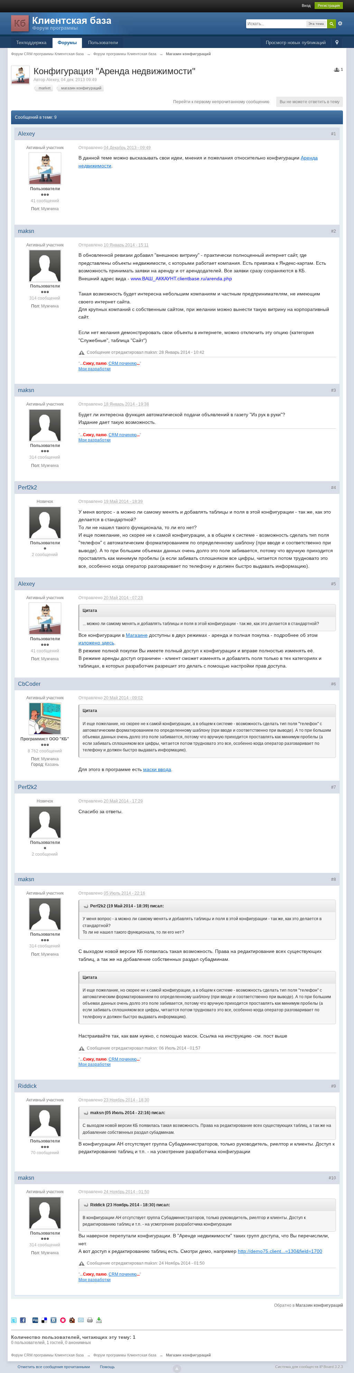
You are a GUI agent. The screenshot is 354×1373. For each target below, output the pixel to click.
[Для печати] (90, 1320)
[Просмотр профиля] (45, 168)
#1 (333, 134)
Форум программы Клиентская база (124, 1355)
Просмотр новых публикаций (296, 42)
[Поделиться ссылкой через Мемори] (63, 1320)
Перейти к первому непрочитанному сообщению (221, 101)
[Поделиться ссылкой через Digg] (35, 1320)
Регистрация (329, 5)
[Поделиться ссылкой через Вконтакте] (53, 1320)
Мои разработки (94, 369)
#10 (332, 1178)
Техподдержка (31, 42)
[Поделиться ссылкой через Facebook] (23, 1320)
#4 (333, 487)
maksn (26, 231)
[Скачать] (99, 1320)
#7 (333, 787)
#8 (333, 879)
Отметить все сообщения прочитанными (54, 1367)
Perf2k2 (27, 487)
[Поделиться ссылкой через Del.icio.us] (44, 1320)
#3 (333, 390)
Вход (306, 5)
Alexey (52, 79)
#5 (333, 584)
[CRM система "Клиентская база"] (71, 24)
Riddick (27, 1086)
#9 (333, 1086)
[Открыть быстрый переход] (337, 43)
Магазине (137, 635)
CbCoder (29, 684)
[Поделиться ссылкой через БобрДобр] (72, 1320)
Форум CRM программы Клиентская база (47, 1355)
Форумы (67, 42)
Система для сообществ (296, 1367)
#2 (333, 231)
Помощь (107, 1367)
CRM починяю (123, 363)
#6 (333, 684)
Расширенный (340, 23)
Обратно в (308, 1305)
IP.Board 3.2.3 (331, 1367)
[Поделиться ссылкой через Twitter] (14, 1320)
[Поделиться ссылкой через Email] (81, 1320)
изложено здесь (96, 642)
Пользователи (103, 42)
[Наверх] (177, 1369)
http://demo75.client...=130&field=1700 (280, 1251)
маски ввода (157, 769)
